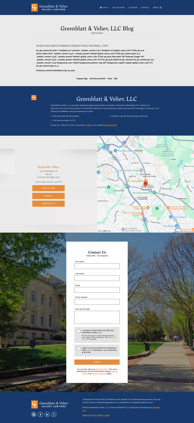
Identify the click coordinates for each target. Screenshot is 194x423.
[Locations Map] (145, 184)
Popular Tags (82, 78)
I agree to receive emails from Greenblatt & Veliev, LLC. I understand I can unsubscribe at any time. (99, 350)
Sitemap (86, 415)
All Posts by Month (97, 78)
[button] (104, 7)
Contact (145, 7)
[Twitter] (53, 414)
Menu (156, 7)
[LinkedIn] (47, 414)
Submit (97, 362)
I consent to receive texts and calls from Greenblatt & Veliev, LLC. (99, 334)
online (89, 125)
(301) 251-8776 (110, 125)
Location (132, 7)
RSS (115, 78)
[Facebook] (40, 414)
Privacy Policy (97, 415)
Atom (109, 78)
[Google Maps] (33, 414)
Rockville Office (48, 167)
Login (107, 415)
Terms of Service (99, 374)
